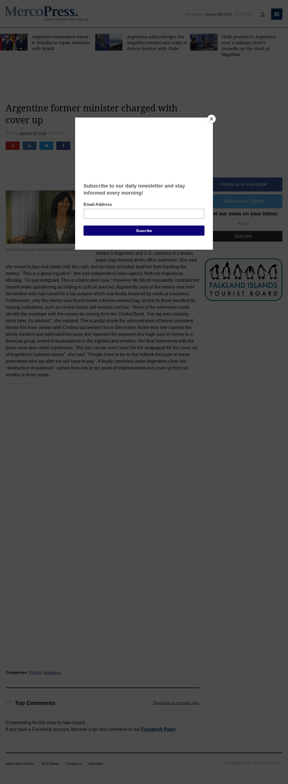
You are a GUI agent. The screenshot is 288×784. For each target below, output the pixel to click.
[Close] (211, 119)
